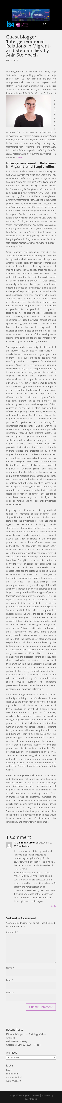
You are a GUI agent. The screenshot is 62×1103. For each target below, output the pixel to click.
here (20, 157)
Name (10, 967)
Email (9, 980)
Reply (53, 906)
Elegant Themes (30, 1095)
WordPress (31, 1098)
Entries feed (12, 1073)
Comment (12, 932)
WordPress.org (13, 1080)
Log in (9, 1070)
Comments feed (14, 1077)
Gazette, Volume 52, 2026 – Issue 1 (23, 1044)
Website (10, 992)
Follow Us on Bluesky (16, 1041)
